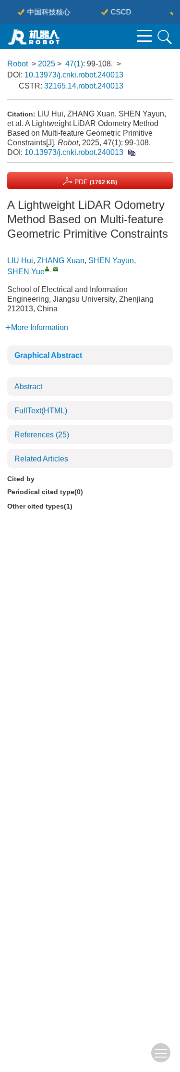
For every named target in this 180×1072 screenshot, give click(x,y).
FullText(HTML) (40, 411)
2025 (46, 64)
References (41, 435)
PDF (94, 182)
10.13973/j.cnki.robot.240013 (73, 75)
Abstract (28, 387)
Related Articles (41, 459)
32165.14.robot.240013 (83, 86)
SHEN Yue (26, 272)
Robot (17, 64)
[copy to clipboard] (131, 152)
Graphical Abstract (48, 355)
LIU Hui (20, 260)
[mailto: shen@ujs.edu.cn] (55, 268)
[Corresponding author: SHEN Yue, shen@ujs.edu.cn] (47, 268)
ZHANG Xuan (60, 260)
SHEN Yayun (111, 260)
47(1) (74, 64)
